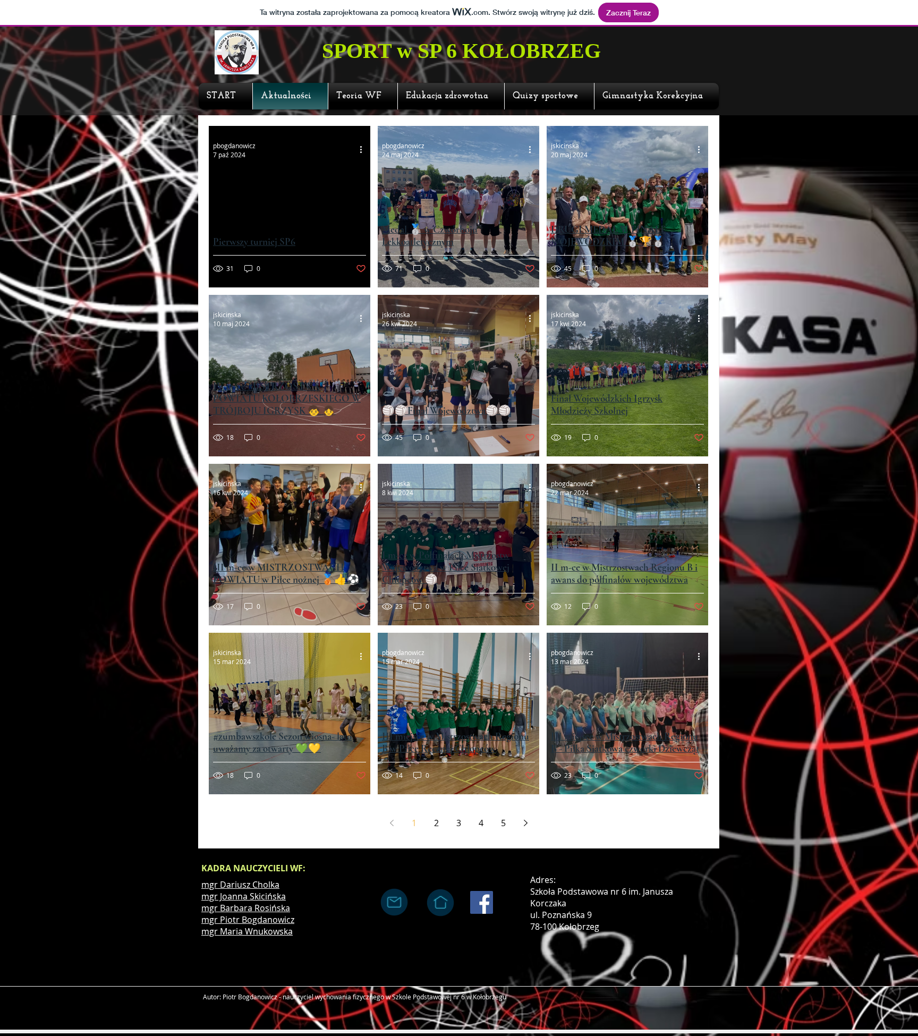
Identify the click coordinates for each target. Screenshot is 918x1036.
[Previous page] (391, 823)
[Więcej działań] (364, 149)
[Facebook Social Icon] (481, 902)
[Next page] (525, 823)
